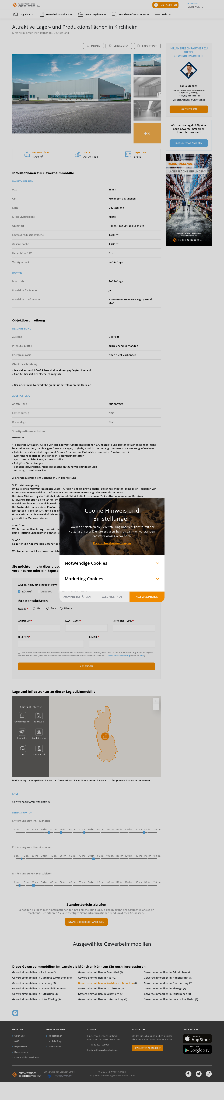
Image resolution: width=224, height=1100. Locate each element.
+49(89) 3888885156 (189, 95)
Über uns (19, 1035)
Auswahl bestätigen (77, 596)
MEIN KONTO (195, 6)
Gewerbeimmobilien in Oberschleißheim (37, 988)
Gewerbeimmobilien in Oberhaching (166, 983)
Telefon (23, 637)
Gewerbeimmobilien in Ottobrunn (99, 988)
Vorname (24, 621)
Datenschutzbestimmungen (112, 543)
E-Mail (93, 637)
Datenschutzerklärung (118, 655)
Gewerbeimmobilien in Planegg (163, 988)
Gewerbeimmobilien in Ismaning (32, 983)
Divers (68, 608)
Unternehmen (122, 621)
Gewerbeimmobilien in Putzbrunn (33, 994)
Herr (40, 608)
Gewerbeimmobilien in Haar (95, 977)
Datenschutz (21, 1052)
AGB (142, 655)
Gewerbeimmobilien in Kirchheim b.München (106, 983)
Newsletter (54, 1046)
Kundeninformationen (26, 1057)
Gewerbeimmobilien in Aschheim (32, 972)
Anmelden (192, 3)
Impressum (20, 1046)
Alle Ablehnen (112, 596)
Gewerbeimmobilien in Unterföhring (34, 999)
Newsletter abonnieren (147, 1048)
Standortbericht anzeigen (86, 922)
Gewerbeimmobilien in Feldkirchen (165, 972)
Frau (53, 608)
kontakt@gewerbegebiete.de (102, 1049)
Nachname (72, 621)
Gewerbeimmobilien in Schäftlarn (98, 994)
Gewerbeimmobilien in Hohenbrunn (166, 977)
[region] (105, 736)
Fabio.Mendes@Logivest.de (190, 99)
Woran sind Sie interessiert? (37, 585)
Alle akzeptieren (147, 596)
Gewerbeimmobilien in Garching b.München (39, 977)
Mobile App (54, 1041)
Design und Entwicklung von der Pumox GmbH (112, 1075)
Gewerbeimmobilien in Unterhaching (100, 999)
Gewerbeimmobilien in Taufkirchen (165, 994)
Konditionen (55, 1035)
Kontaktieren (189, 109)
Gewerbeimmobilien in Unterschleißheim (169, 999)
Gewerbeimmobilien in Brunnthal (98, 972)
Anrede (22, 609)
